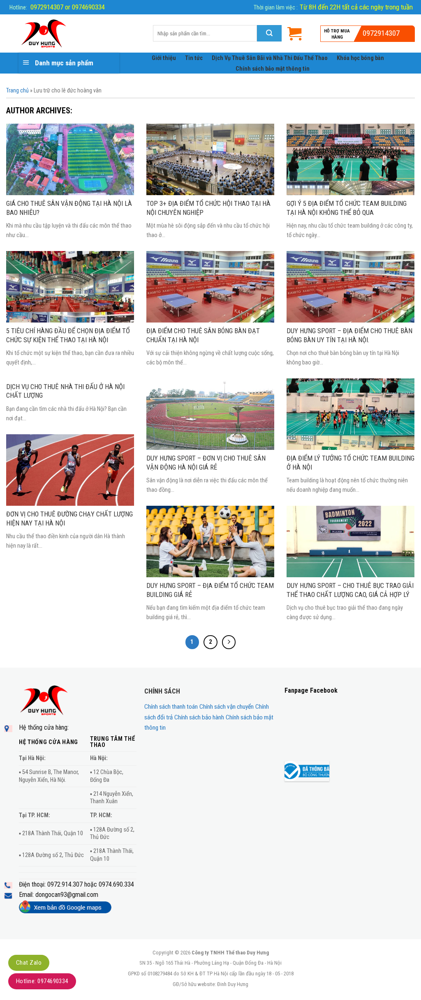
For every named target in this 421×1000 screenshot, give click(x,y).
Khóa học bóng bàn (360, 58)
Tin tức (194, 58)
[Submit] (269, 33)
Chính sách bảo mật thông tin (273, 68)
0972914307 (381, 33)
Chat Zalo (29, 962)
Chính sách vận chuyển (226, 706)
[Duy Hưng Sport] (73, 33)
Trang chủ (17, 90)
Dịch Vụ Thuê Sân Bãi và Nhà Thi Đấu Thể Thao (270, 58)
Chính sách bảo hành (199, 717)
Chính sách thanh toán (171, 706)
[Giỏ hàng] (294, 33)
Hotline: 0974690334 (42, 981)
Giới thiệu (164, 58)
